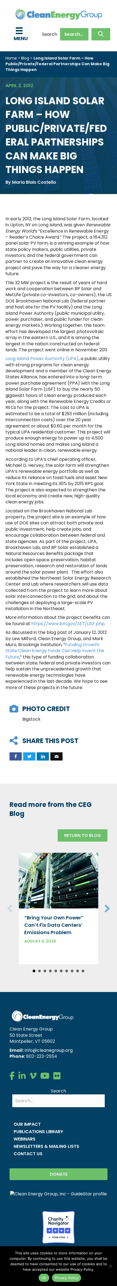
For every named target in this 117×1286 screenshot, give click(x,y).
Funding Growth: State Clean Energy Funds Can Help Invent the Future (54, 650)
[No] (110, 1266)
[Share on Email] (56, 756)
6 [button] (61, 971)
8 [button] (72, 971)
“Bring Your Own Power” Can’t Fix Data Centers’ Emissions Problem (54, 925)
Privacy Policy (67, 1278)
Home (11, 58)
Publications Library (38, 1131)
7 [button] (66, 971)
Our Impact (27, 1124)
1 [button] (34, 971)
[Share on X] (29, 756)
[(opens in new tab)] (58, 1227)
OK (44, 1278)
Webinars (24, 1139)
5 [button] (55, 971)
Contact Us (28, 1154)
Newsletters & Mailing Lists (46, 1146)
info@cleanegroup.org (49, 1050)
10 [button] (83, 971)
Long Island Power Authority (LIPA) (42, 358)
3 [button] (45, 971)
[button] (100, 34)
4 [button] (50, 971)
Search (49, 34)
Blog (25, 58)
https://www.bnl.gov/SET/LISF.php (67, 623)
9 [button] (77, 971)
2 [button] (39, 971)
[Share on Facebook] (16, 756)
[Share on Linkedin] (43, 756)
